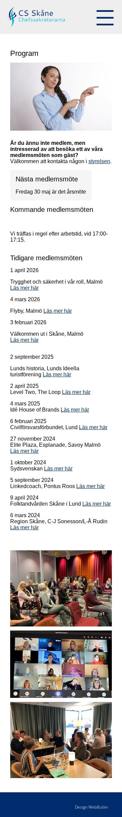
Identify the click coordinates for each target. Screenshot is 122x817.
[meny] (105, 16)
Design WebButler (91, 807)
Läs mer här (24, 288)
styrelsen (99, 161)
